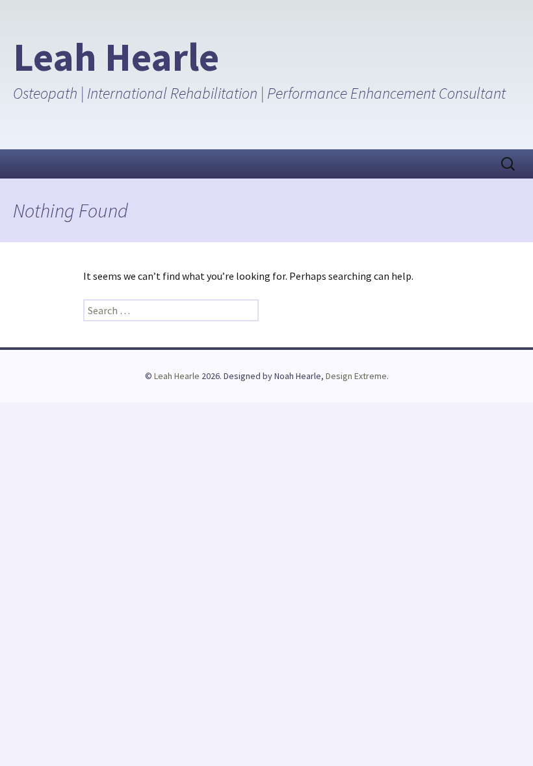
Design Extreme (356, 376)
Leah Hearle (177, 376)
